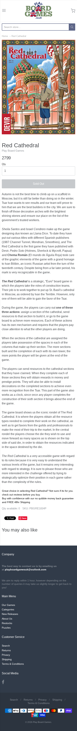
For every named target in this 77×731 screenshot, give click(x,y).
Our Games (8, 605)
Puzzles (6, 627)
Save (24, 518)
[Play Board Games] (38, 11)
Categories (8, 609)
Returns (6, 650)
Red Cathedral (18, 36)
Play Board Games (13, 150)
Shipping (7, 659)
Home (5, 36)
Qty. (4, 164)
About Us (7, 618)
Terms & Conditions (13, 663)
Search (6, 645)
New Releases (10, 614)
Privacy (6, 654)
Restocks (7, 623)
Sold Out (38, 183)
